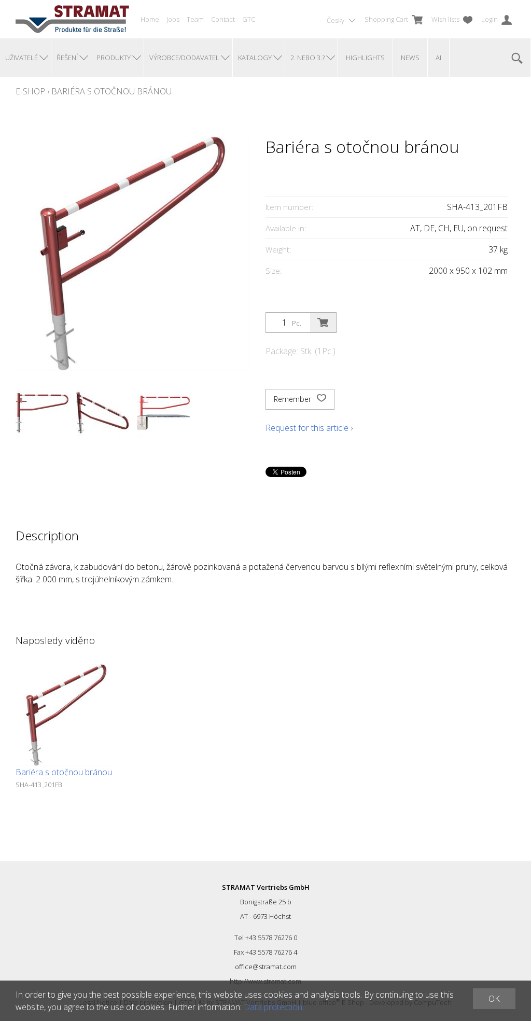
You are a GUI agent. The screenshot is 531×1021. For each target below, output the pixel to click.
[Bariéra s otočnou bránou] (66, 715)
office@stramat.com (266, 966)
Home (150, 19)
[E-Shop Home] (72, 19)
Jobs (172, 19)
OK (494, 998)
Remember (293, 399)
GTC (248, 19)
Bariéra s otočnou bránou (111, 91)
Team (195, 19)
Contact (223, 19)
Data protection (273, 1007)
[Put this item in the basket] (323, 322)
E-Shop (30, 91)
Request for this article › (309, 427)
